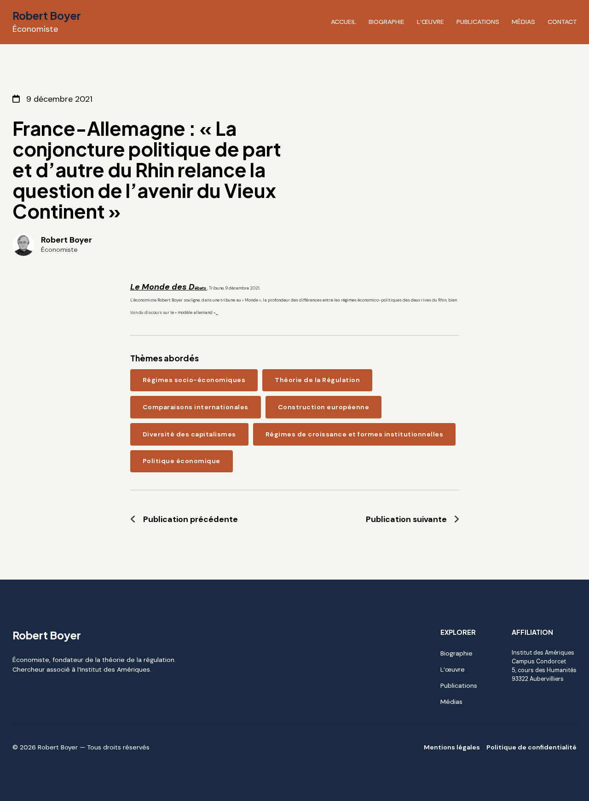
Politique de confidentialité (531, 747)
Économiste (35, 29)
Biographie (386, 21)
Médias (523, 21)
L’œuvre (430, 21)
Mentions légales (452, 747)
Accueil (343, 21)
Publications (477, 21)
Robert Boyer (46, 15)
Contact (562, 21)
